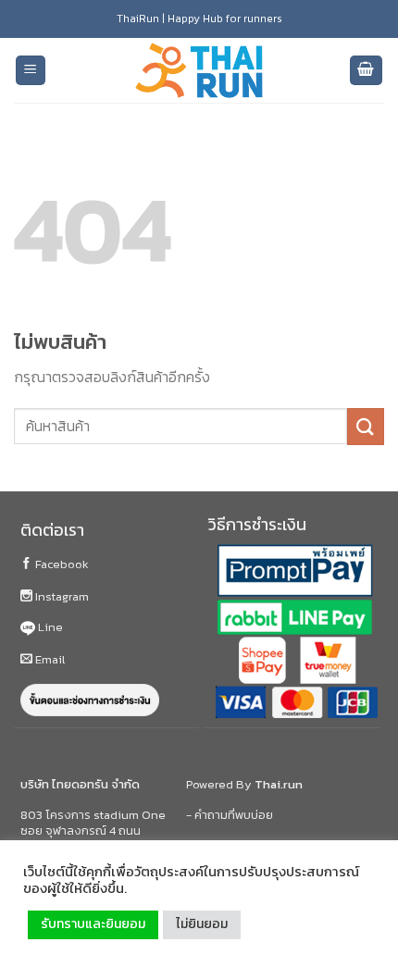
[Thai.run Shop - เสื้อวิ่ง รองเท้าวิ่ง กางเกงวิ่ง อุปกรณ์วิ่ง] (199, 71)
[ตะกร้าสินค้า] (366, 71)
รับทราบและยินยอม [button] (93, 924)
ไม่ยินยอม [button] (202, 924)
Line (49, 627)
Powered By (244, 784)
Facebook (60, 564)
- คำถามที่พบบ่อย (229, 815)
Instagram (60, 596)
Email (48, 659)
